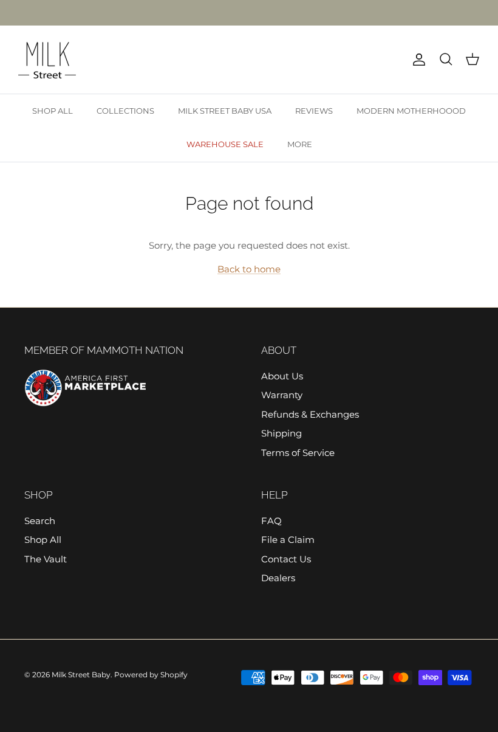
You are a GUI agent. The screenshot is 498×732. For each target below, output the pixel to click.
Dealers (278, 578)
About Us (282, 376)
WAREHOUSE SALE (225, 144)
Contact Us (286, 559)
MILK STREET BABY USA (224, 111)
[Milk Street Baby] (47, 59)
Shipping (281, 433)
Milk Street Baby (81, 674)
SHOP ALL (52, 111)
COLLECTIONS (125, 111)
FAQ (271, 521)
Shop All (42, 539)
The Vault (45, 559)
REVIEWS (314, 111)
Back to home (249, 269)
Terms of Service (298, 452)
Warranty (281, 395)
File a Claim (288, 539)
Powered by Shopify (151, 674)
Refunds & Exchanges (310, 414)
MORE (299, 144)
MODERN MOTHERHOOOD (411, 111)
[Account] (416, 59)
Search (39, 521)
